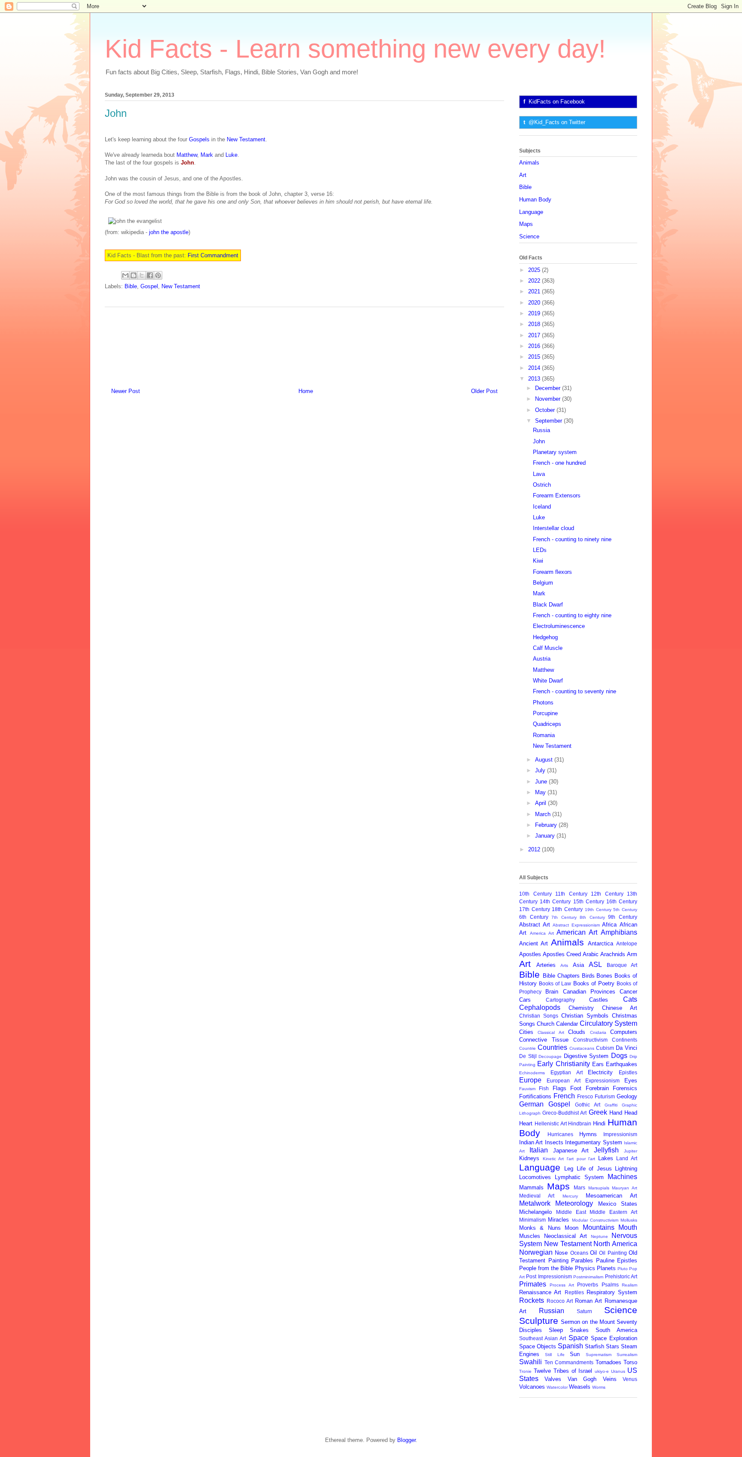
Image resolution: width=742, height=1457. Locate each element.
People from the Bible (546, 1268)
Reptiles (574, 1292)
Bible (131, 286)
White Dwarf (548, 680)
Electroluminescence (559, 626)
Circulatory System (608, 1023)
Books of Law (555, 983)
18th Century (567, 909)
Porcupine (545, 713)
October (545, 410)
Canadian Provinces (589, 991)
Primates (532, 1284)
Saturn (584, 1311)
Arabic (591, 954)
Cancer (628, 991)
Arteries (546, 965)
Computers (623, 1032)
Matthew (186, 155)
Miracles (558, 1219)
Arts (564, 965)
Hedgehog (545, 637)
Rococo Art (560, 1301)
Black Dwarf (548, 604)
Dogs (619, 1055)
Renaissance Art (540, 1292)
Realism (629, 1285)
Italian (538, 1150)
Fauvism (527, 1088)
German (531, 1104)
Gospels (199, 139)
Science (529, 236)
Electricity (600, 1072)
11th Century (571, 893)
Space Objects (537, 1346)
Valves (552, 1379)
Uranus (618, 1371)
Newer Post (125, 391)
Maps (526, 224)
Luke (231, 155)
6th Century (533, 917)
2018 (535, 324)
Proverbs (587, 1284)
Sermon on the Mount (588, 1322)
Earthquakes (621, 1064)
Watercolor (557, 1387)
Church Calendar (557, 1024)
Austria (541, 658)
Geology (627, 1096)
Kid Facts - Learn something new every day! (355, 48)
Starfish (594, 1346)
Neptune (599, 1236)
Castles (598, 1000)
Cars (525, 1000)
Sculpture (538, 1321)
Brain (551, 991)
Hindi (599, 1123)
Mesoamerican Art (611, 1195)
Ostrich (542, 485)
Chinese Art (619, 1008)
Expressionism (602, 1080)
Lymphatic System (579, 1177)
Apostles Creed (562, 954)
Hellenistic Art (551, 1123)
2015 (535, 357)
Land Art (626, 1158)
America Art (542, 933)
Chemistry (581, 1008)
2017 (535, 335)
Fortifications (535, 1096)
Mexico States (617, 1204)
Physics (585, 1268)
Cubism (605, 1048)
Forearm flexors (552, 572)
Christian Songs (538, 1015)
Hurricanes (560, 1134)
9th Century (622, 917)
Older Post (484, 391)
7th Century (564, 917)
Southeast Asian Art (542, 1338)
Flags (559, 1088)
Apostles (530, 954)
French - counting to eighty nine (572, 615)
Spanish (570, 1346)
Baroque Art (622, 965)
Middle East (571, 1212)
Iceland (542, 506)
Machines (622, 1176)
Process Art (562, 1285)
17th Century (534, 909)
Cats (630, 999)
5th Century (625, 909)
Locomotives (535, 1177)
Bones (604, 975)
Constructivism (590, 1039)
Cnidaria (598, 1032)
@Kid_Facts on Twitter (557, 122)
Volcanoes (532, 1387)
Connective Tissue (544, 1039)
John (539, 441)
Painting (558, 1260)
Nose (561, 1253)
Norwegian (536, 1252)
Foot (575, 1088)
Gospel (149, 286)
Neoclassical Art (565, 1236)
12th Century (607, 893)
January (545, 835)
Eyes (630, 1080)
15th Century (588, 901)
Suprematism (598, 1354)
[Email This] (125, 275)
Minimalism (532, 1219)
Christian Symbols (584, 1015)
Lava (539, 474)
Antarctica (600, 943)
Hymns (588, 1134)
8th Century (592, 917)
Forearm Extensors (557, 495)
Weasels (579, 1387)
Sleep (556, 1330)
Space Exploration (614, 1338)
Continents (624, 1039)
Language (531, 212)
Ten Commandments (569, 1362)
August (544, 759)
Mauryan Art (624, 1188)
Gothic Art (587, 1104)
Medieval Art (536, 1195)
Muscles (529, 1236)
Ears (598, 1064)
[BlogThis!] (133, 275)
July (541, 770)
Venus (630, 1379)
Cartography (560, 1000)
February (547, 825)
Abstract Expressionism (576, 925)
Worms (598, 1387)
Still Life (554, 1354)
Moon (571, 1228)
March (543, 814)
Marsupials (598, 1188)
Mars (579, 1187)
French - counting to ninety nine (572, 539)
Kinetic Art (553, 1158)
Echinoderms (532, 1072)
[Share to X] (141, 275)
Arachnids (612, 954)
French (564, 1096)
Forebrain (597, 1088)
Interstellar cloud (553, 528)
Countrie (527, 1048)
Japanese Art (571, 1150)
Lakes (605, 1158)
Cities (526, 1032)
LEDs (540, 550)
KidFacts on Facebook (557, 101)
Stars (612, 1346)
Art (522, 175)
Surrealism (627, 1354)
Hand (615, 1113)
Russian (551, 1310)
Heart (525, 1123)
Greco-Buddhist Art (564, 1113)
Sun (575, 1354)
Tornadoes (608, 1362)
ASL (595, 964)
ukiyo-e (602, 1371)
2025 (535, 270)
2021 (535, 291)
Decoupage (550, 1056)
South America (616, 1330)
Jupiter (630, 1151)
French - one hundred (559, 463)
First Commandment (213, 255)
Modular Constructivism (595, 1220)
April (541, 803)
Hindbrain (579, 1123)
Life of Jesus (594, 1168)
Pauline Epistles (617, 1260)
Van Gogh (582, 1379)
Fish (544, 1088)
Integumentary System (593, 1142)
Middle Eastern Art (613, 1212)
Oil (593, 1253)
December (548, 388)
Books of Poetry (593, 983)
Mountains (598, 1227)
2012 (535, 849)
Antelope (626, 943)
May (541, 792)
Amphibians (619, 932)
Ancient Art (533, 943)
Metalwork (534, 1203)
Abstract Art (534, 924)
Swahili (530, 1362)
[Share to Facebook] (150, 275)
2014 (535, 368)
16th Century (621, 901)
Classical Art (551, 1032)
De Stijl (528, 1056)
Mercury (570, 1196)
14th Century (555, 901)
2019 (535, 313)
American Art (576, 932)
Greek (598, 1112)
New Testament (246, 139)
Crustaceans (581, 1048)
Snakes (579, 1330)
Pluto (622, 1268)
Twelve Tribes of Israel (563, 1371)
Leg (568, 1168)
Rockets (531, 1300)
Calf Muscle (548, 648)
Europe (530, 1080)
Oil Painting (612, 1253)
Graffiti (611, 1105)
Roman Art (588, 1301)
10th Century (535, 893)
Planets (606, 1268)
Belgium (543, 582)
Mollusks (628, 1220)
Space (578, 1337)
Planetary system (555, 452)
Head (630, 1113)
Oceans (579, 1253)
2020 (535, 302)
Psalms (610, 1284)
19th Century (598, 909)
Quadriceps (547, 724)
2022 (535, 280)
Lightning (626, 1168)
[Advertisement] (304, 344)
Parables (582, 1260)
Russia (541, 430)
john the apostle (169, 232)
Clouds (576, 1032)
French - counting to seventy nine (574, 691)
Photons (543, 702)
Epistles (628, 1072)
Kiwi (538, 561)
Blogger (406, 1440)
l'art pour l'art (581, 1158)
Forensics (625, 1088)
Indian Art (531, 1142)
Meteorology (574, 1203)
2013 (535, 378)
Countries (552, 1047)
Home (305, 391)
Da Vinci (626, 1048)
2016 (535, 346)
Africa (609, 924)
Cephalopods (539, 1007)
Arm (632, 954)
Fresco (585, 1096)
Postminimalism (588, 1276)
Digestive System (586, 1056)
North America (615, 1243)
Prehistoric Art (621, 1276)
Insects (554, 1142)
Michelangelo (535, 1212)
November (548, 399)
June (542, 781)
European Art (564, 1080)
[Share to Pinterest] (158, 275)
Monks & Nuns (540, 1228)
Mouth (627, 1227)
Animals (529, 162)
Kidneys (529, 1158)
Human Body (535, 199)
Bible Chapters (561, 975)
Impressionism (620, 1134)
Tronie (525, 1371)
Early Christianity (563, 1063)
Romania (544, 735)
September (549, 421)
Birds (588, 975)
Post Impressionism (549, 1276)
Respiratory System (612, 1292)
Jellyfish (606, 1150)
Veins (610, 1379)
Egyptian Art (566, 1072)
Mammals (531, 1187)
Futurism (605, 1096)
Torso (630, 1362)
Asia (578, 965)
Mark (207, 155)
